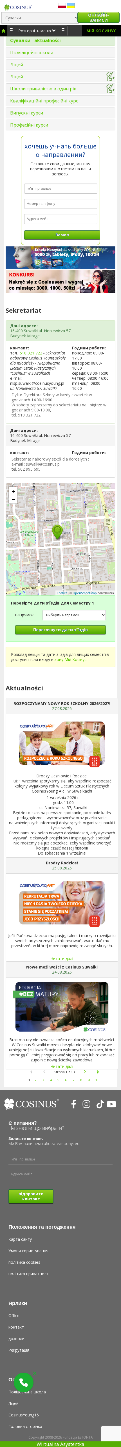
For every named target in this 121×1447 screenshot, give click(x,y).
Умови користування (28, 1250)
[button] (23, 1382)
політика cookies (24, 1262)
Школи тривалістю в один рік (43, 89)
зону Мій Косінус (70, 659)
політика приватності (29, 1273)
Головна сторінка (25, 1426)
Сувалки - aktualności (35, 40)
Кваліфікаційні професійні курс (44, 101)
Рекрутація (18, 1350)
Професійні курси (29, 125)
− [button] (13, 499)
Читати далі (62, 958)
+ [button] (13, 491)
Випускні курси (26, 113)
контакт (16, 1327)
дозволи (16, 1338)
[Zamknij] (35, 1373)
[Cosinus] (18, 6)
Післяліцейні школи (31, 52)
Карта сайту (20, 1239)
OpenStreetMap (85, 593)
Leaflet (62, 593)
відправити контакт (31, 1196)
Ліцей (16, 64)
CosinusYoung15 (23, 1415)
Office (13, 1315)
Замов (62, 234)
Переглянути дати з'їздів (60, 629)
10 (97, 1080)
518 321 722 (31, 353)
